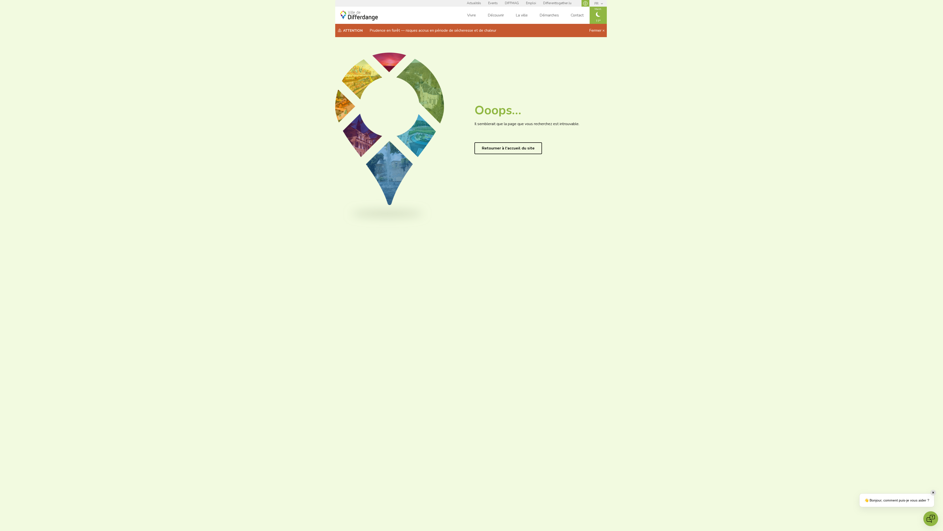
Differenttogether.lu (557, 3)
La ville (522, 15)
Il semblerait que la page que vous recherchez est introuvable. (526, 124)
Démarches (549, 15)
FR (597, 3)
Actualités (474, 3)
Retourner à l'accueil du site (508, 148)
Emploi (531, 3)
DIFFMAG (512, 3)
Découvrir (496, 15)
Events (493, 3)
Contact (577, 15)
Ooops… (497, 110)
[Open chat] (930, 518)
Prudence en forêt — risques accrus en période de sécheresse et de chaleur (433, 30)
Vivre (471, 15)
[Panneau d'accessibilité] (585, 3)
